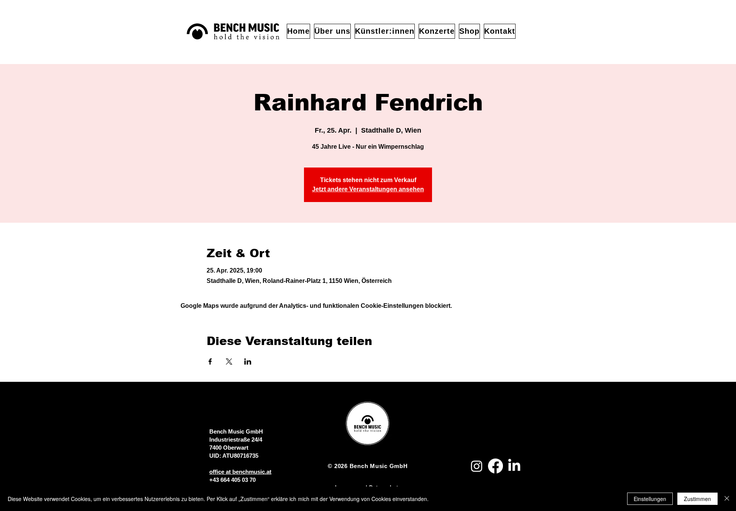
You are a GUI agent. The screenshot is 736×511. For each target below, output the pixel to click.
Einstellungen (650, 499)
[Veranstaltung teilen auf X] (229, 361)
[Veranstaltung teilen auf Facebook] (210, 361)
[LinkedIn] (514, 465)
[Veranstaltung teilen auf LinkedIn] (247, 361)
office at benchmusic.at (240, 471)
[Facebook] (495, 465)
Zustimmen (697, 499)
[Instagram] (476, 465)
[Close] (726, 499)
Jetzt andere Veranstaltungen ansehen (368, 189)
